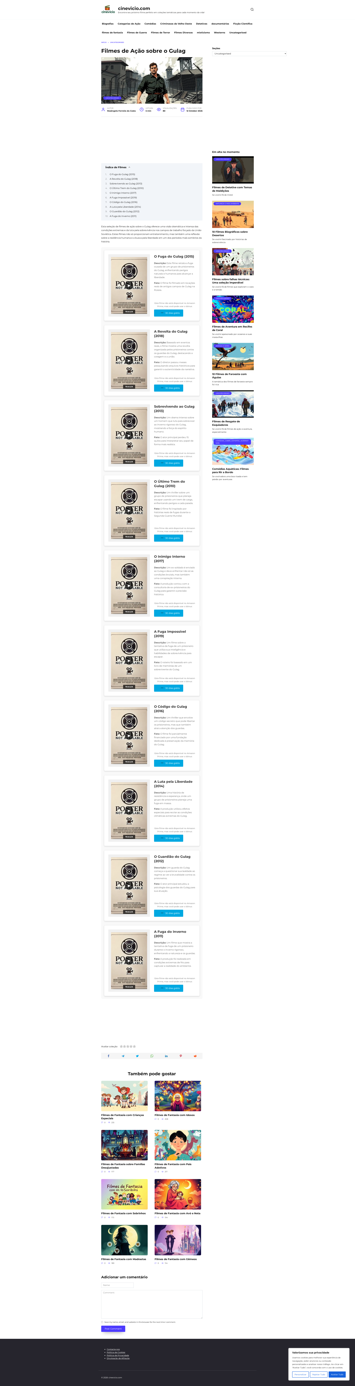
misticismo (203, 32)
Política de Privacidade (118, 1355)
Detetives (201, 23)
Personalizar (300, 1374)
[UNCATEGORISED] (233, 181)
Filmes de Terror (160, 32)
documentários (220, 23)
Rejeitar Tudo (318, 1374)
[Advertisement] (151, 140)
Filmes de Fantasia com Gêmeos (176, 1259)
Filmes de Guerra (137, 32)
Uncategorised (237, 32)
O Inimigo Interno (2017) (123, 193)
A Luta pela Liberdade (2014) (125, 207)
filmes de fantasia (112, 32)
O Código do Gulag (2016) (123, 202)
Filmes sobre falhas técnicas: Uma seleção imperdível (231, 281)
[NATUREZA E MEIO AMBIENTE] (233, 226)
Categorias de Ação (129, 23)
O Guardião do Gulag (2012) (124, 211)
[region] (318, 1364)
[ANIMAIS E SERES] (233, 368)
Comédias (150, 23)
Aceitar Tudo (337, 1374)
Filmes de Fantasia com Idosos (175, 1115)
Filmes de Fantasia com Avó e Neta (177, 1213)
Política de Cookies (116, 1352)
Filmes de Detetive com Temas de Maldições (232, 189)
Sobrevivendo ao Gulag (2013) (126, 183)
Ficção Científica (242, 23)
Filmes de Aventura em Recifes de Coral (232, 328)
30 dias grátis (172, 313)
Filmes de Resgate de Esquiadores (226, 423)
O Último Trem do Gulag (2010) (127, 188)
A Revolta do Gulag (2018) (124, 179)
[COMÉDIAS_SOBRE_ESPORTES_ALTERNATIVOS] (233, 463)
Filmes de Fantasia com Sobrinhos (123, 1213)
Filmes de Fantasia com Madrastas (123, 1259)
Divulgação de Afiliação (118, 1358)
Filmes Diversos (183, 32)
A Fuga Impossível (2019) (123, 197)
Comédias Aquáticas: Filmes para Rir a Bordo (230, 470)
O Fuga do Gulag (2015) (122, 174)
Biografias (108, 23)
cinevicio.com (134, 8)
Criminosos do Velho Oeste (176, 23)
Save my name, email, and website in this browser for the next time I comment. (140, 1322)
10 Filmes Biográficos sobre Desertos (230, 233)
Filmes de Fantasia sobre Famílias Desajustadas (123, 1166)
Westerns (219, 32)
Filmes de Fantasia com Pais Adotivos (173, 1166)
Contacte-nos (113, 1349)
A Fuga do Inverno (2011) (123, 216)
